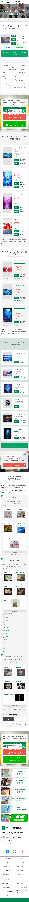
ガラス (4, 645)
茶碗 (4, 624)
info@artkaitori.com (11, 843)
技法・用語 (7, 866)
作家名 (8, 719)
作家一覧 (21, 858)
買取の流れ (7, 858)
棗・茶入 (5, 633)
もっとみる (14, 446)
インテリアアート (21, 38)
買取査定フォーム (21, 866)
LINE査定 (7, 871)
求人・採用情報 (22, 879)
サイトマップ (21, 896)
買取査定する (15, 118)
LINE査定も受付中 (15, 125)
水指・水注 (5, 627)
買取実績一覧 (21, 871)
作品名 (20, 719)
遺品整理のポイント (7, 883)
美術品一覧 (7, 862)
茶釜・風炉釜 (6, 630)
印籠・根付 (5, 618)
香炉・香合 (5, 636)
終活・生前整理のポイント (22, 887)
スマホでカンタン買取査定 (14, 122)
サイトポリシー (7, 896)
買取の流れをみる (14, 465)
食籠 (4, 642)
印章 (4, 651)
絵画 (18, 40)
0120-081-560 (8, 840)
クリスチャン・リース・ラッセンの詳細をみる (14, 54)
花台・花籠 (5, 621)
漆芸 (4, 648)
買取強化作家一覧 (7, 875)
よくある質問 (21, 862)
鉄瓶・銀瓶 (5, 614)
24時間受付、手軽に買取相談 (14, 114)
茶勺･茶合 (5, 639)
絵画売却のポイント (22, 883)
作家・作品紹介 (22, 875)
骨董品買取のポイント (7, 887)
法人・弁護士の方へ (7, 891)
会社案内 (7, 879)
